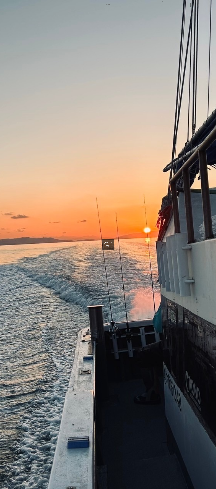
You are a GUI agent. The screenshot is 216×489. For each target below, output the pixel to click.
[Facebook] (164, 1)
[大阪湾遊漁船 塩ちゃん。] (108, 3)
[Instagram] (162, 1)
